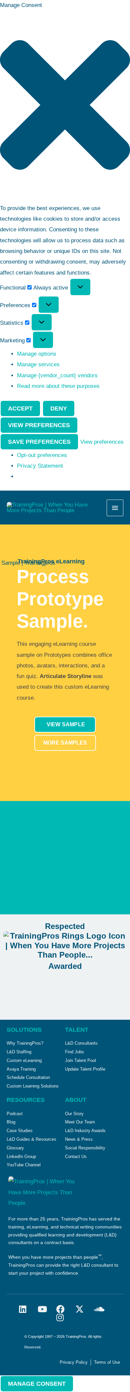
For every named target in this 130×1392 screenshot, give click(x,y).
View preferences (39, 425)
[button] (65, 107)
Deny (58, 408)
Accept (20, 408)
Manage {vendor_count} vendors (57, 375)
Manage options (36, 354)
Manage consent (37, 1383)
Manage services (38, 364)
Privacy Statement (40, 466)
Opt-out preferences (42, 455)
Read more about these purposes (58, 386)
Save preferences (39, 441)
